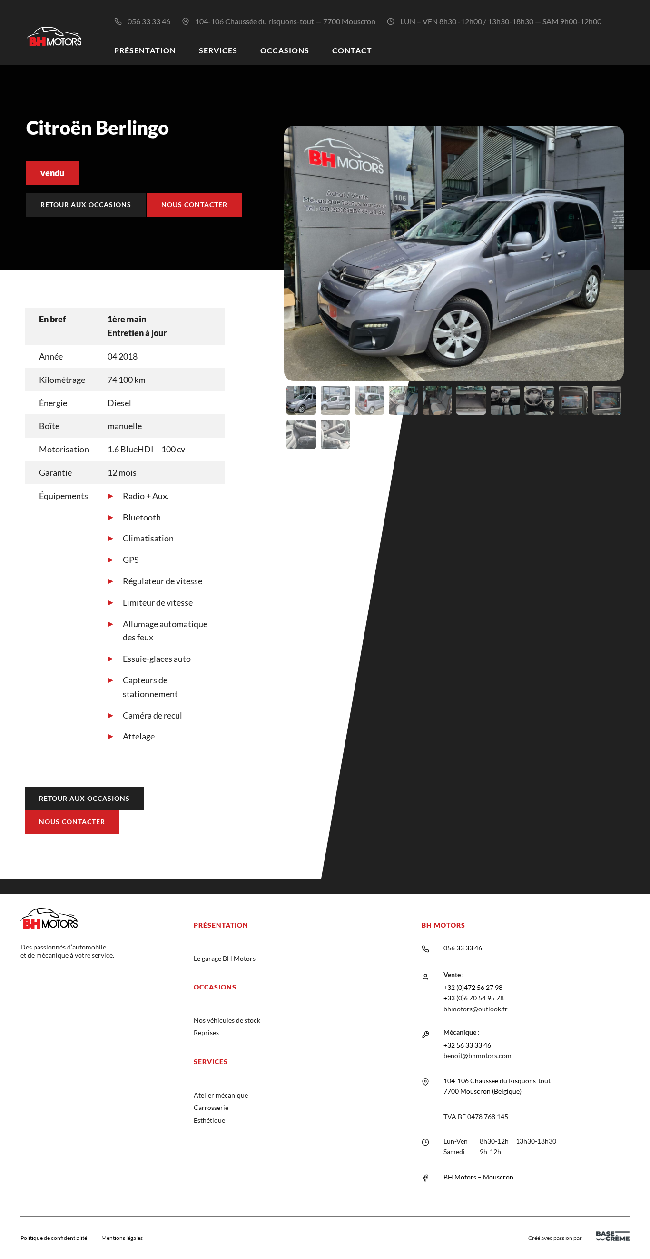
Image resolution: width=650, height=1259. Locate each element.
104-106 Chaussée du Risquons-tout (497, 1081)
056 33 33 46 (149, 21)
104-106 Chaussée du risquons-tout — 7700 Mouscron (285, 21)
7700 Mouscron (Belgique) (482, 1091)
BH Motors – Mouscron (478, 1177)
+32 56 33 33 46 (467, 1045)
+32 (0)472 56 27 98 (472, 987)
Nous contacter (194, 204)
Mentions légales (122, 1237)
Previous (269, 291)
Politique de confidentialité (53, 1237)
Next (638, 291)
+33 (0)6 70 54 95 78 (473, 998)
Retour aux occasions (85, 204)
